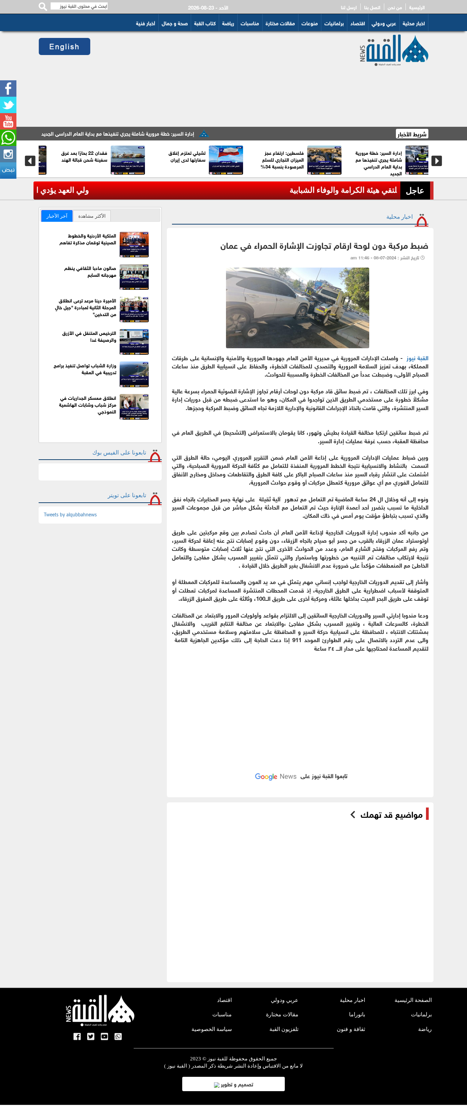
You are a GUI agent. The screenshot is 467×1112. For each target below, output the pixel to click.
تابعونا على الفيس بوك (119, 453)
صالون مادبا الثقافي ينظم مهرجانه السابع (90, 271)
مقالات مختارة (280, 22)
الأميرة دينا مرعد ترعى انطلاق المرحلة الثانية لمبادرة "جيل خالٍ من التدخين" (85, 307)
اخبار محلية (414, 22)
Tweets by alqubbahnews (70, 515)
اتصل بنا (372, 6)
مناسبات (250, 22)
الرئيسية (417, 6)
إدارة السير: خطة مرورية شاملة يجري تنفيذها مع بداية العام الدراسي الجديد (145, 132)
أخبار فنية (145, 22)
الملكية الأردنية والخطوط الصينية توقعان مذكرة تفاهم (87, 238)
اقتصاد (357, 22)
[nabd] (8, 170)
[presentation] (30, 161)
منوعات (310, 22)
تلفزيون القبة (283, 1029)
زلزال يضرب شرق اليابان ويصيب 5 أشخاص (318, 155)
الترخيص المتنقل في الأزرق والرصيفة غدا (89, 335)
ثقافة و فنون (351, 1029)
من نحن (395, 6)
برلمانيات (334, 22)
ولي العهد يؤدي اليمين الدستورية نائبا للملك (328, 190)
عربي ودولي (384, 22)
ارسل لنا (349, 6)
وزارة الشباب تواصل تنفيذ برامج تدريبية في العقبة (85, 368)
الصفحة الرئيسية (413, 1000)
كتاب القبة (205, 22)
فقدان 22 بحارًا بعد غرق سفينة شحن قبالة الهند (417, 155)
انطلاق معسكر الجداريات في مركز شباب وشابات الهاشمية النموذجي (87, 404)
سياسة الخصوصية (211, 1029)
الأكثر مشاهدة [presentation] (92, 216)
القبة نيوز (417, 357)
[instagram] (8, 154)
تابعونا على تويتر (127, 495)
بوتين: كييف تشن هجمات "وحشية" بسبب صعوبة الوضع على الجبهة (120, 159)
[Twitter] (8, 105)
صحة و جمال (175, 22)
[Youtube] (8, 121)
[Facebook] (8, 88)
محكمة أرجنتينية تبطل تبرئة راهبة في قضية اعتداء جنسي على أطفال (219, 159)
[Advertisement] (217, 79)
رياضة (228, 22)
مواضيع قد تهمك (392, 814)
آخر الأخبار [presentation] (56, 216)
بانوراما (357, 1014)
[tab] (56, 216)
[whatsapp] (8, 138)
